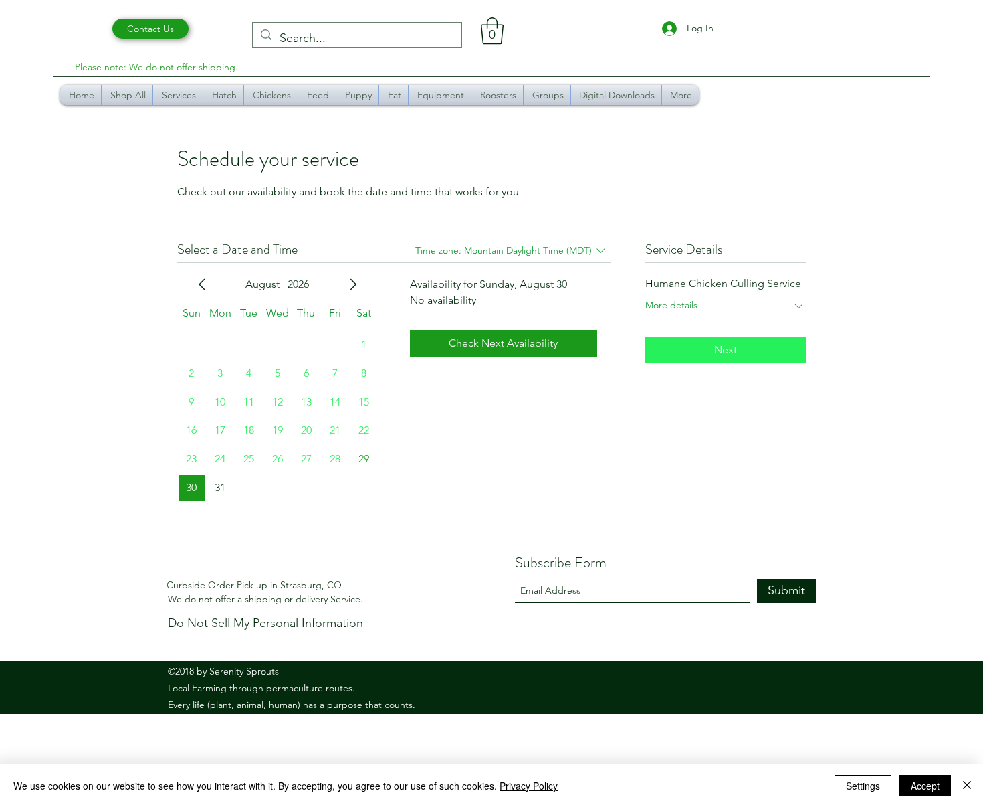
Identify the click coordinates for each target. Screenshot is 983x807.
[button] (492, 30)
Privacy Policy (529, 785)
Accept (925, 785)
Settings (863, 785)
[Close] (967, 785)
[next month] (353, 284)
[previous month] (202, 284)
